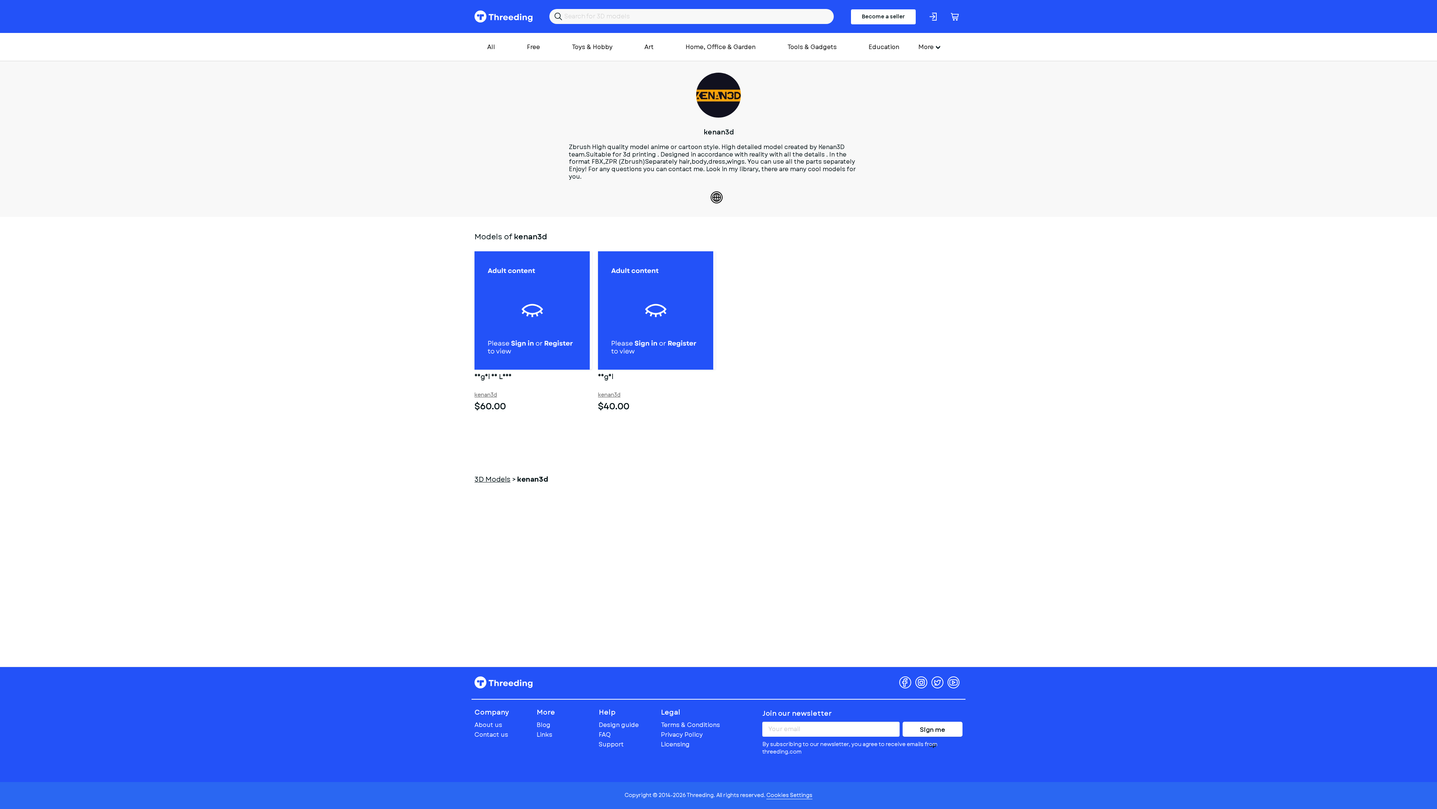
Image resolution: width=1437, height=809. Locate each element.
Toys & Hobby (592, 47)
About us (488, 725)
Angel (605, 377)
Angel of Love (493, 377)
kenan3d (486, 395)
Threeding (504, 16)
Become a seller (883, 16)
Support (611, 744)
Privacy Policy (682, 734)
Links (544, 734)
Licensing (675, 744)
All (491, 47)
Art (649, 47)
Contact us (491, 734)
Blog (543, 725)
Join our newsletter (797, 713)
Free (533, 47)
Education (884, 47)
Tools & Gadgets (812, 47)
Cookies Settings (789, 795)
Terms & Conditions (690, 725)
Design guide (619, 725)
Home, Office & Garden (721, 47)
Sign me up (932, 731)
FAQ (605, 734)
